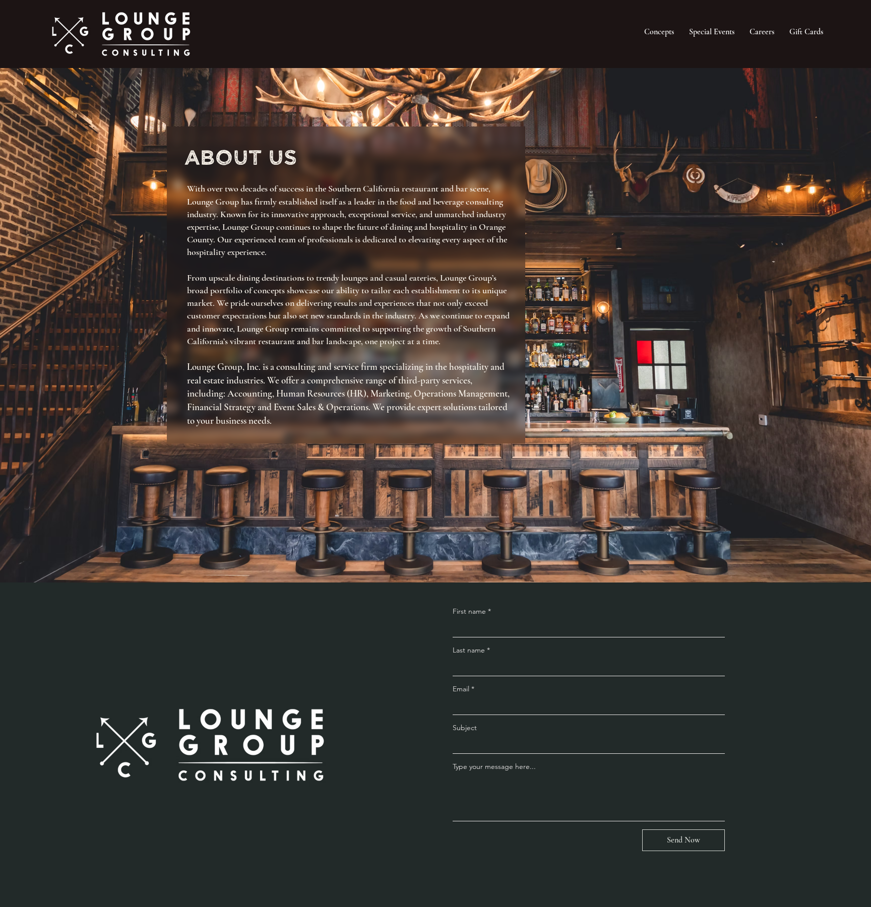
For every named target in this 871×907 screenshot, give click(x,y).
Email (463, 688)
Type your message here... (494, 766)
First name (472, 611)
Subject (465, 727)
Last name (471, 650)
